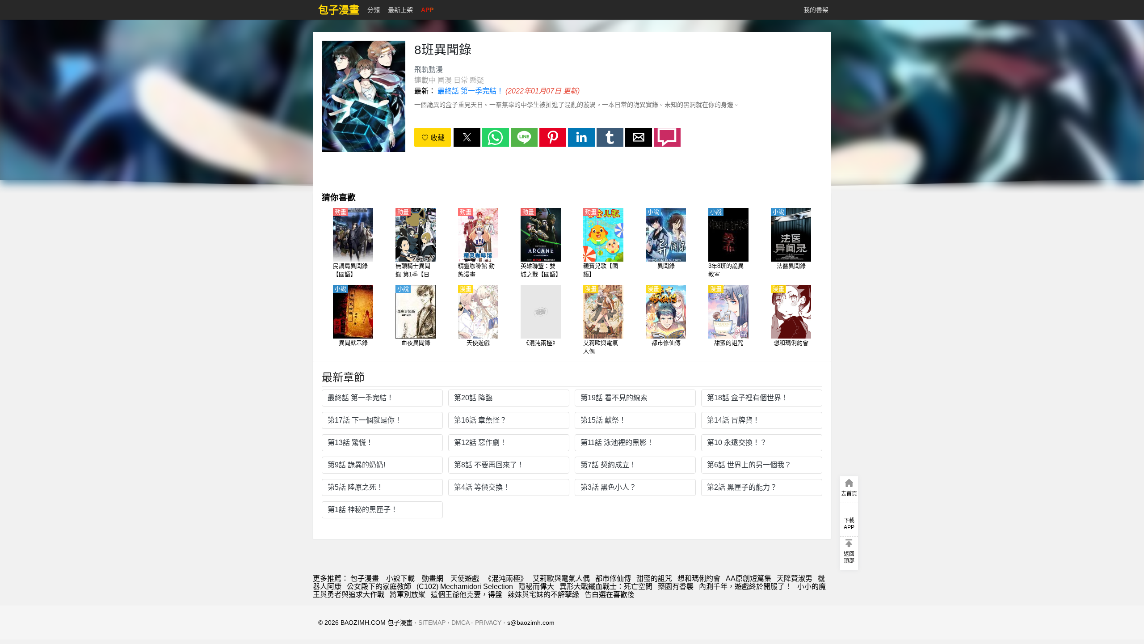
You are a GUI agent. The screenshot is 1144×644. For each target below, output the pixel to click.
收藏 (437, 138)
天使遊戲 (464, 578)
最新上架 (400, 9)
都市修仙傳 (613, 578)
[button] (467, 137)
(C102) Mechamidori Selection (464, 586)
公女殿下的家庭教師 (379, 586)
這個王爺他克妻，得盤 (466, 594)
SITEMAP (432, 622)
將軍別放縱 (407, 594)
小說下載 (400, 578)
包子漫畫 (364, 578)
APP (427, 9)
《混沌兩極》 (505, 578)
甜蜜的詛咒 (654, 578)
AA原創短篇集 (748, 578)
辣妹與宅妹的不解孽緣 (543, 594)
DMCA (460, 622)
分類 (373, 9)
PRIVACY (488, 622)
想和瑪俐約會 (698, 578)
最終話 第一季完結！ (470, 91)
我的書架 (816, 9)
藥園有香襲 (676, 586)
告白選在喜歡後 (610, 594)
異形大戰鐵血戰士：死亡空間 (605, 586)
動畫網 (432, 578)
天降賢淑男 (794, 578)
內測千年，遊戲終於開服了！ (745, 586)
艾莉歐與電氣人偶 (561, 578)
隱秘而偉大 (536, 586)
